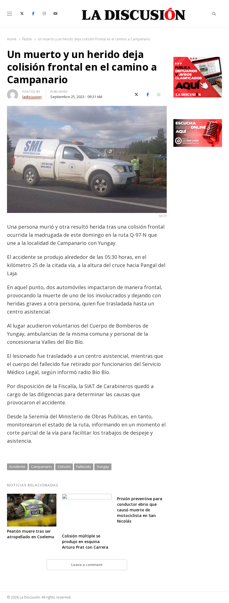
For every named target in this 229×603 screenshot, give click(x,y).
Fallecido (83, 466)
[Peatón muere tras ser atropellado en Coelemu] (31, 497)
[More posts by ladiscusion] (12, 92)
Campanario (41, 466)
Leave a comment (86, 564)
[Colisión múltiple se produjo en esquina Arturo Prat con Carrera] (86, 497)
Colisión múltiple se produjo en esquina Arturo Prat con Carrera (85, 541)
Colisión (64, 466)
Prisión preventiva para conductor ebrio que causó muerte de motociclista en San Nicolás (139, 510)
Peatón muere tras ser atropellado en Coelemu (30, 533)
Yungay (103, 466)
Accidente (17, 466)
